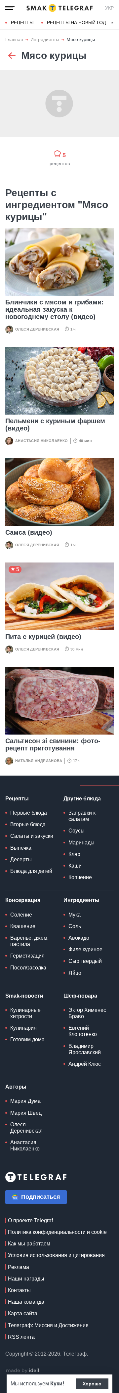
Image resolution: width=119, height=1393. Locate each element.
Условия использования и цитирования (56, 1255)
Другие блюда (82, 798)
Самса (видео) (28, 532)
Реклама (18, 1267)
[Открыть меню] (10, 8)
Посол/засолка (28, 967)
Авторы (15, 1087)
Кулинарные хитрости (25, 1013)
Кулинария (23, 1028)
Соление (21, 915)
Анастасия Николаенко (41, 441)
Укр (109, 8)
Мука (74, 915)
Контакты (19, 1290)
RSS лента (21, 1337)
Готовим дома (27, 1039)
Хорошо (92, 1383)
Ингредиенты (44, 39)
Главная (14, 39)
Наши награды (26, 1278)
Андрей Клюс (84, 1064)
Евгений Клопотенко (82, 1031)
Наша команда (26, 1302)
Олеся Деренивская (37, 329)
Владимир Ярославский (84, 1049)
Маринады (81, 842)
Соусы (76, 830)
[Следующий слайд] (112, 22)
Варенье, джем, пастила (29, 941)
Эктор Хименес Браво (87, 1013)
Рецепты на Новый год (76, 22)
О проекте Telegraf (30, 1220)
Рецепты (22, 22)
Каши (75, 866)
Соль (74, 926)
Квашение (22, 926)
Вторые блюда (28, 824)
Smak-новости (24, 996)
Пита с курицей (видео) (43, 636)
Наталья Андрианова (38, 761)
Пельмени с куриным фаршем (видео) (55, 424)
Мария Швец (26, 1113)
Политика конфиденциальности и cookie (57, 1232)
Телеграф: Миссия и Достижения (48, 1325)
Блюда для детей (31, 871)
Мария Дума (25, 1101)
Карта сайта (22, 1313)
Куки (56, 1383)
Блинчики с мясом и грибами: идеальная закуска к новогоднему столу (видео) (54, 309)
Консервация (22, 900)
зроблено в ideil (23, 1371)
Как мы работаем (29, 1243)
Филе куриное (85, 949)
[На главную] (59, 8)
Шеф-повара (80, 996)
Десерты (21, 859)
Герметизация (27, 956)
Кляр (74, 854)
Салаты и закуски (31, 836)
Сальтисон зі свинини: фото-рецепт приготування (52, 744)
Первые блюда (28, 813)
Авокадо (78, 938)
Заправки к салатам (82, 816)
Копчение (80, 877)
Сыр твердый (85, 961)
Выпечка (20, 848)
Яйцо (74, 973)
